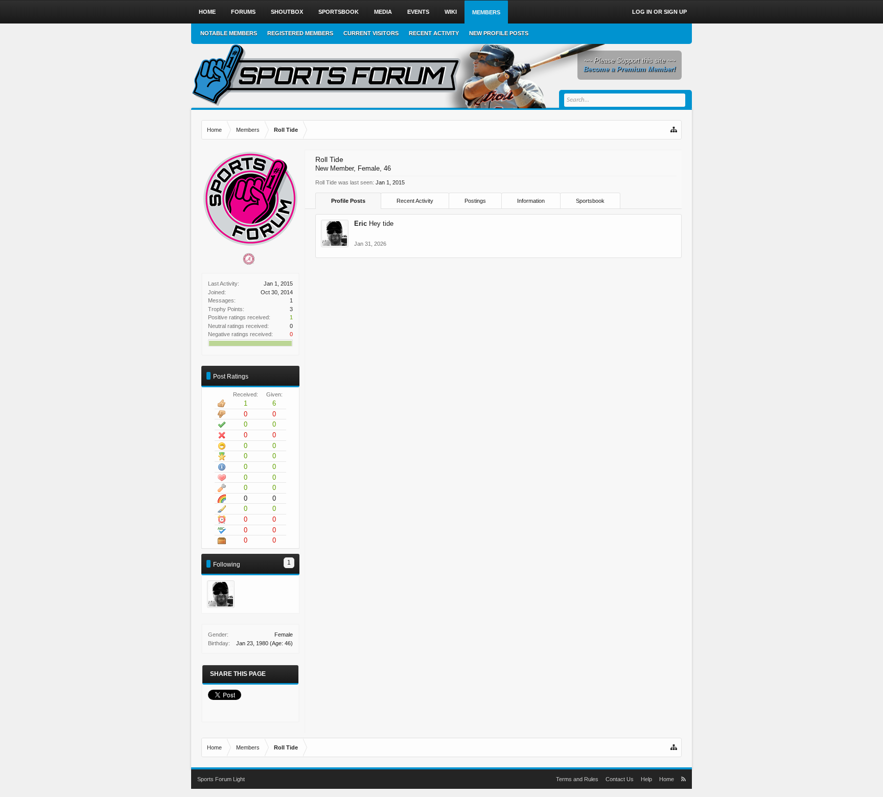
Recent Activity (415, 201)
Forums (243, 12)
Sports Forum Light (221, 779)
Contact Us (620, 779)
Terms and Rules (577, 779)
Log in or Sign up (659, 12)
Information (531, 201)
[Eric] (221, 594)
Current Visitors (371, 33)
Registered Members (300, 33)
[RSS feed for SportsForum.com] (683, 779)
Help (646, 779)
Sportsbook (590, 201)
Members (486, 12)
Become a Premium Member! (630, 69)
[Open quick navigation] (674, 130)
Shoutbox (287, 12)
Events (418, 12)
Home (207, 12)
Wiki (451, 12)
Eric (360, 223)
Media (383, 12)
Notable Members (228, 33)
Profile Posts (348, 201)
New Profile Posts (498, 33)
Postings (475, 201)
